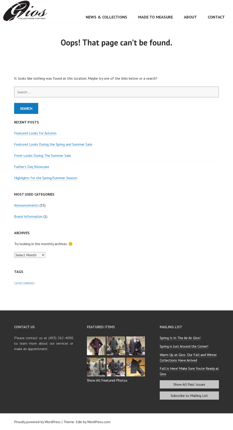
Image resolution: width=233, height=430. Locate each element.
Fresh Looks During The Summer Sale (42, 155)
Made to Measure (155, 17)
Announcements (26, 205)
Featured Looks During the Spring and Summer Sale (53, 144)
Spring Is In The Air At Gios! (180, 338)
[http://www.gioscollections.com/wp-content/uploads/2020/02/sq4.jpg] (97, 338)
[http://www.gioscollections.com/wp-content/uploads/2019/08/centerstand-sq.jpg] (117, 359)
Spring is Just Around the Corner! (184, 346)
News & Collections (106, 17)
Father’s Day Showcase (31, 166)
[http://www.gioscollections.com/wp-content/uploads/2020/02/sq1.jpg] (97, 359)
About (190, 17)
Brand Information (28, 216)
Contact (216, 17)
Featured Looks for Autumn (35, 133)
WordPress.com (98, 422)
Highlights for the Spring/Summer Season (45, 178)
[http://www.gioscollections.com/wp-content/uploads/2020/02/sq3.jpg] (117, 338)
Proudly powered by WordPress (37, 422)
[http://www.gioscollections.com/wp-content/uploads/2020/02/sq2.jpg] (136, 338)
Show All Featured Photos (107, 380)
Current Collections (24, 283)
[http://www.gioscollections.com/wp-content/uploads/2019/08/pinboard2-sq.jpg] (136, 359)
